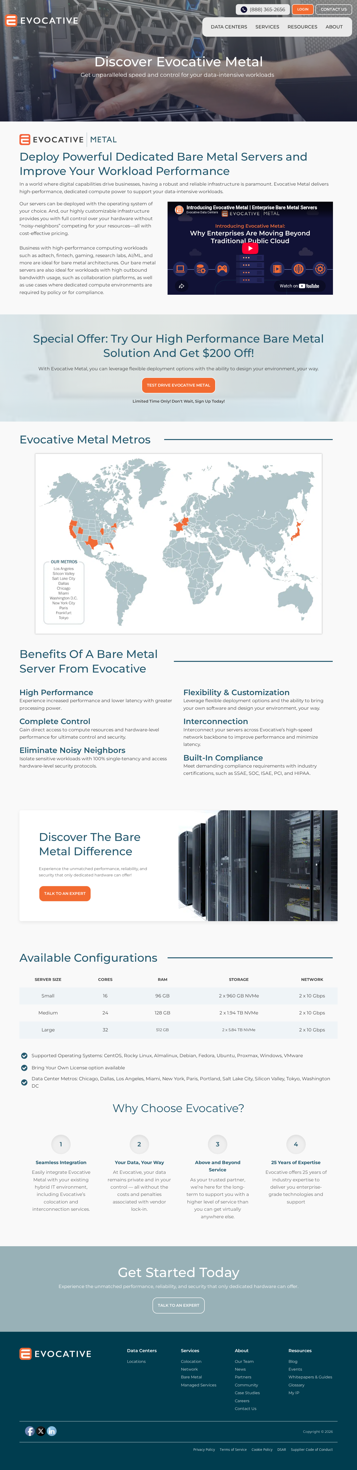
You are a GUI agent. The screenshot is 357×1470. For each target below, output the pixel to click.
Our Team (244, 1361)
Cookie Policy (262, 1449)
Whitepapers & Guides (310, 1377)
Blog (293, 1361)
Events (295, 1369)
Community (246, 1385)
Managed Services (198, 1385)
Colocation (191, 1361)
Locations (136, 1361)
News (240, 1369)
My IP (294, 1393)
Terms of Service (233, 1449)
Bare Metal (191, 1377)
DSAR (281, 1449)
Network (189, 1369)
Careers (242, 1401)
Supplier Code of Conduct (312, 1449)
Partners (243, 1377)
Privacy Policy (204, 1449)
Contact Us (245, 1408)
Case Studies (247, 1393)
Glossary (297, 1385)
